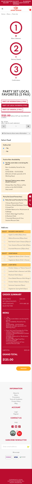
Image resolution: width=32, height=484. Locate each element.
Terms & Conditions (16, 399)
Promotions (16, 397)
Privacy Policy (16, 401)
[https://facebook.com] (13, 426)
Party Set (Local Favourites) (12, 196)
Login (16, 412)
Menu (8, 14)
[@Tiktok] (19, 426)
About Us (16, 393)
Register (16, 414)
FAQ (16, 422)
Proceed (23, 368)
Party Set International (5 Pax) (14, 101)
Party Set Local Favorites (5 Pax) (14, 105)
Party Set (15, 14)
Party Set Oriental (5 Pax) (12, 109)
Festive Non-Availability (11, 159)
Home (3, 14)
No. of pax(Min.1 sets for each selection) (10, 122)
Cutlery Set (7, 145)
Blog (16, 403)
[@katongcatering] (16, 426)
